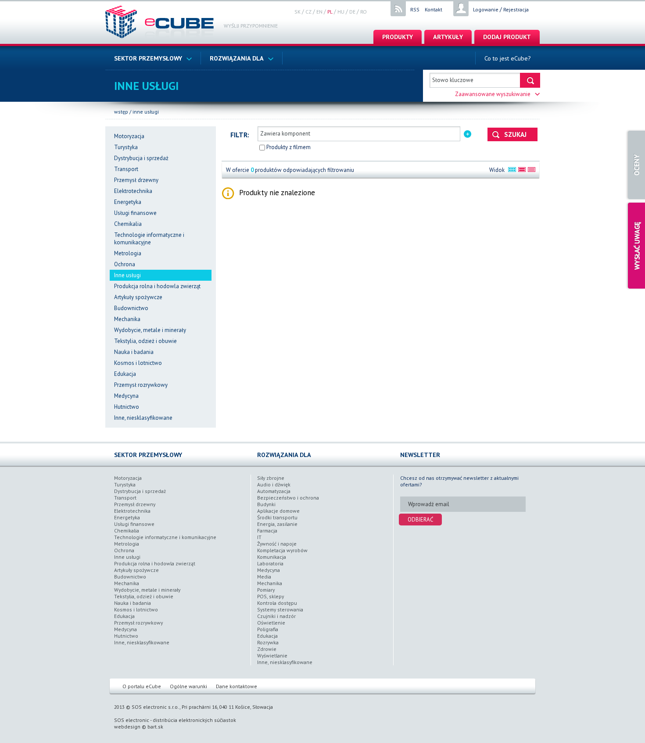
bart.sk (155, 726)
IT (259, 537)
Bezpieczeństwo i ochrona (288, 497)
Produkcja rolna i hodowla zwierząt (157, 286)
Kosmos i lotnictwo (138, 363)
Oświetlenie (271, 622)
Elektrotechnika (133, 191)
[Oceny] (635, 165)
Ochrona (124, 264)
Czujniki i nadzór (276, 616)
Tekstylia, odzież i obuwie (145, 341)
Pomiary (266, 589)
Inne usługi (146, 111)
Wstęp (121, 111)
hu (340, 11)
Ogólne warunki (188, 686)
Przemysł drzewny (136, 180)
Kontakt (433, 9)
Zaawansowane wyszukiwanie (492, 94)
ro (363, 11)
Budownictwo (131, 308)
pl (330, 11)
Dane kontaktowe (236, 686)
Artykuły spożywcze (138, 297)
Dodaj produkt (507, 36)
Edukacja (125, 374)
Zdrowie (266, 649)
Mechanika (127, 319)
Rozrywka (268, 642)
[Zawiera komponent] (467, 133)
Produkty (397, 36)
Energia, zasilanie (277, 524)
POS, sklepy (270, 596)
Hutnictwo (126, 407)
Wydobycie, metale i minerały (150, 330)
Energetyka (127, 202)
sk (297, 11)
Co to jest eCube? (507, 58)
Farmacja (267, 530)
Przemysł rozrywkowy (141, 385)
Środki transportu (277, 517)
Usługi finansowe (135, 213)
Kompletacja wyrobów (282, 550)
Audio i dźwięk (273, 484)
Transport (126, 169)
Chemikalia (128, 224)
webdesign (127, 726)
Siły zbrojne (270, 478)
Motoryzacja (129, 136)
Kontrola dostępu (277, 603)
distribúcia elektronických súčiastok (194, 720)
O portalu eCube (141, 686)
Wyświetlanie (272, 655)
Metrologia (127, 253)
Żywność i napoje (277, 543)
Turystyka (126, 147)
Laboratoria (270, 563)
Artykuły (448, 36)
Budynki (266, 504)
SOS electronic (131, 720)
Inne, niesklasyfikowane (143, 418)
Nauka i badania (134, 352)
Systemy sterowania (280, 609)
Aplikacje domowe (278, 510)
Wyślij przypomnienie (251, 25)
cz (308, 11)
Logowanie (485, 9)
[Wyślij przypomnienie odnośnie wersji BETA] (635, 245)
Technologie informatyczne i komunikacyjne (149, 238)
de (352, 11)
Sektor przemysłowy (148, 58)
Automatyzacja (273, 491)
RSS (414, 9)
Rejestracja (516, 9)
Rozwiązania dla (237, 58)
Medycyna (126, 396)
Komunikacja (271, 557)
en (319, 11)
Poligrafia (267, 629)
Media (264, 576)
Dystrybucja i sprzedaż (141, 158)
